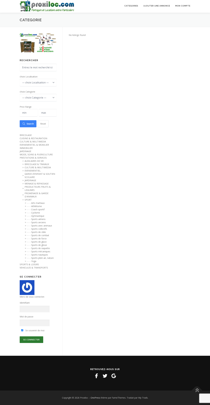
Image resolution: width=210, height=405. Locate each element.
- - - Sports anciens (36, 222)
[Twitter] (105, 376)
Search (30, 123)
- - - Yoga (31, 261)
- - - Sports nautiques (37, 254)
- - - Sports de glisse (37, 245)
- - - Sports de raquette (38, 248)
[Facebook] (96, 376)
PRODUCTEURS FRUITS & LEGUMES (38, 188)
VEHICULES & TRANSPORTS (34, 267)
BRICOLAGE (26, 135)
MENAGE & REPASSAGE (37, 183)
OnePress (95, 397)
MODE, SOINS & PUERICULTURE (36, 154)
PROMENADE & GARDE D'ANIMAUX (36, 195)
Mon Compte (182, 6)
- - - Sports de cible (36, 232)
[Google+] (113, 376)
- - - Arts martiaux (36, 202)
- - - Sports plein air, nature (40, 257)
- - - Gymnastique (35, 215)
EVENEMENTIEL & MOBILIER (34, 144)
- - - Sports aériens (36, 219)
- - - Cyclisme (33, 212)
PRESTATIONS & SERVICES (33, 157)
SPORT (28, 199)
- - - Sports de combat (38, 235)
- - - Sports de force (37, 238)
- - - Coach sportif (36, 209)
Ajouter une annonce (156, 6)
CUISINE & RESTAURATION (33, 138)
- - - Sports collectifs (37, 228)
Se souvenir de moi (34, 330)
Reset (43, 123)
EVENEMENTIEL (33, 170)
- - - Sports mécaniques (38, 251)
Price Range (26, 106)
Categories (131, 6)
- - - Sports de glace (37, 241)
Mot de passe (26, 316)
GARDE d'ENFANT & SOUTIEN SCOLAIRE (40, 175)
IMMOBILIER (26, 148)
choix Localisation (29, 76)
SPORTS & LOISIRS (29, 264)
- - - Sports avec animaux (39, 225)
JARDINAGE (25, 151)
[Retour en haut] (197, 390)
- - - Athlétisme (34, 206)
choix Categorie (27, 91)
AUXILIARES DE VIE (34, 160)
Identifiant (25, 302)
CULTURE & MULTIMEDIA (33, 141)
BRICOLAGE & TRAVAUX (37, 164)
